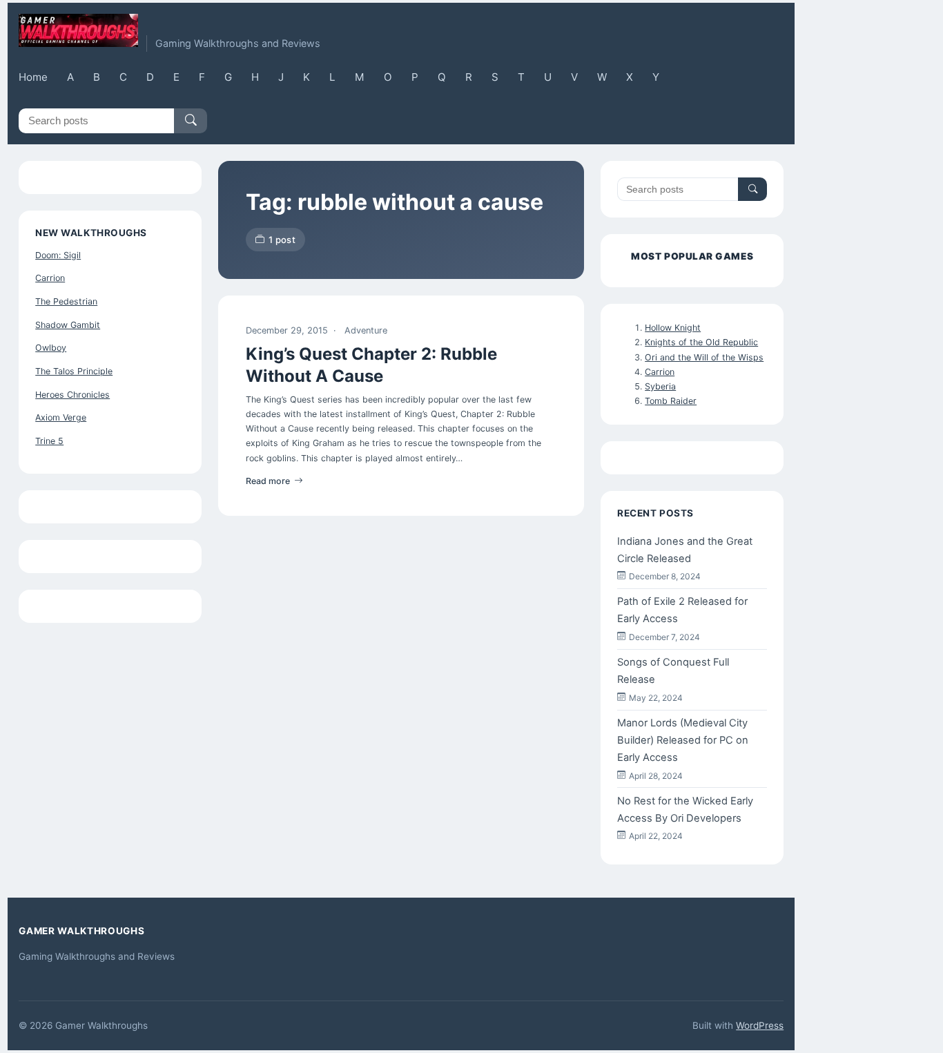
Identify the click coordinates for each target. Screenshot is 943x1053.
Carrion (50, 278)
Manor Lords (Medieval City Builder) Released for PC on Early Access (682, 740)
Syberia (660, 386)
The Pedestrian (66, 301)
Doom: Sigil (58, 255)
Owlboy (50, 347)
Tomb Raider (671, 401)
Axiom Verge (60, 417)
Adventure (365, 330)
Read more (268, 481)
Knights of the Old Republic (701, 342)
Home (33, 77)
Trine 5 (49, 441)
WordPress (760, 1025)
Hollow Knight (673, 327)
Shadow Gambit (67, 325)
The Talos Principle (74, 371)
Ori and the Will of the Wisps (704, 357)
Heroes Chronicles (72, 394)
